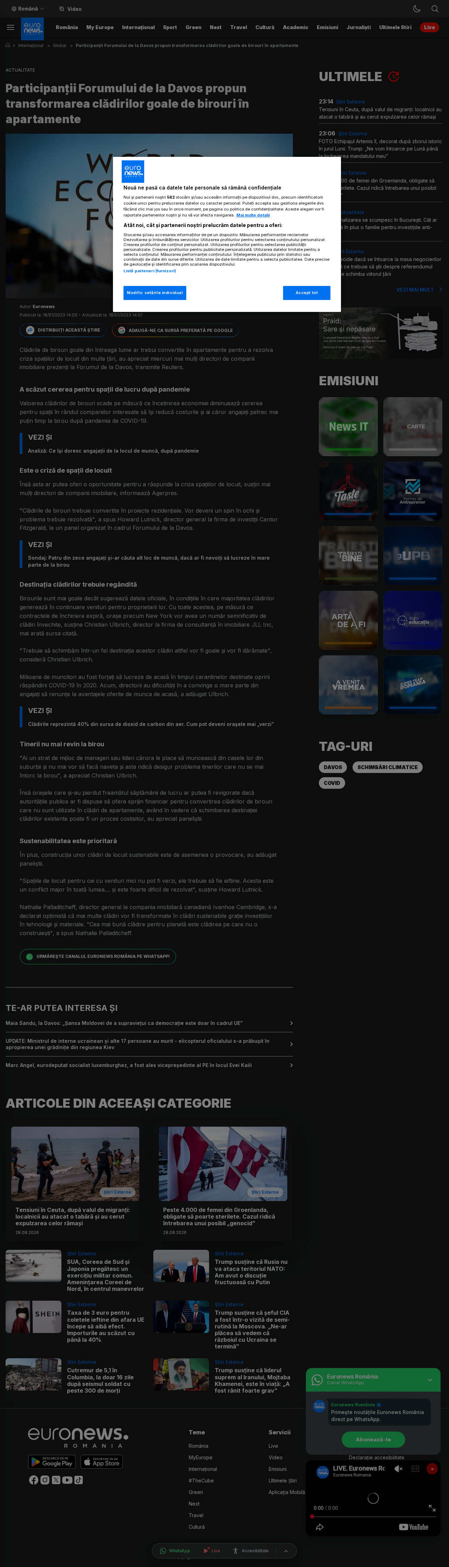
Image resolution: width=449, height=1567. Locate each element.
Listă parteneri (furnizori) (149, 270)
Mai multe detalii (253, 215)
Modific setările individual (155, 292)
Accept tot (307, 292)
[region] (227, 234)
